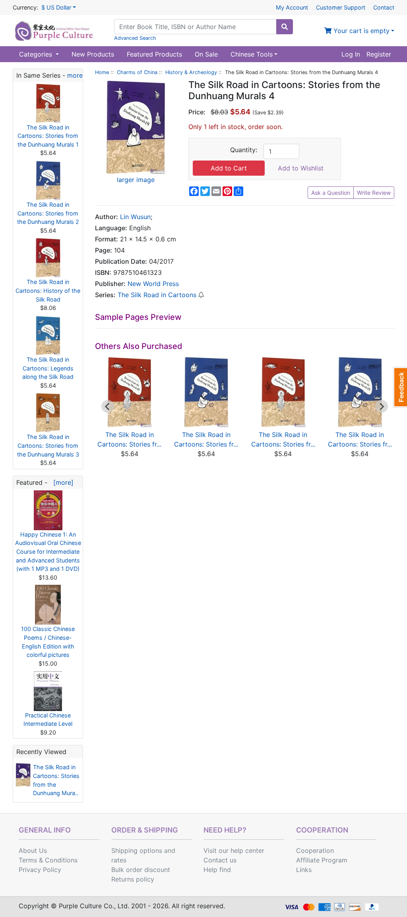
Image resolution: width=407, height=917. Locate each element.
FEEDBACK (400, 387)
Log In (350, 54)
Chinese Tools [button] (252, 54)
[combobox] (195, 26)
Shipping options (136, 850)
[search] (284, 26)
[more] (61, 482)
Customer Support (340, 7)
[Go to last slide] (107, 406)
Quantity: (243, 150)
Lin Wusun (135, 217)
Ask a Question (330, 192)
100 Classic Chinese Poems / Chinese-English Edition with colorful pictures (48, 641)
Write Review (374, 192)
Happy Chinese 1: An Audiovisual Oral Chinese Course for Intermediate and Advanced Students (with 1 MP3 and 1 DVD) (48, 551)
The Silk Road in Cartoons (157, 295)
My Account (292, 7)
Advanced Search (135, 38)
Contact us (220, 860)
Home (102, 72)
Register (378, 54)
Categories (36, 54)
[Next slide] (381, 406)
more (75, 75)
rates (118, 860)
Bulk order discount (140, 870)
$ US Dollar (56, 7)
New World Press (153, 284)
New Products (93, 54)
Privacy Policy (40, 870)
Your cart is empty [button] (360, 31)
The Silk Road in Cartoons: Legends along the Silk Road (48, 368)
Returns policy (132, 879)
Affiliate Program (321, 860)
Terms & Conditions (48, 860)
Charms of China (137, 72)
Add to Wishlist (301, 168)
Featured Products (154, 54)
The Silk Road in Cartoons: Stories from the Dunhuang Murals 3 (48, 445)
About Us (33, 850)
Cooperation (315, 850)
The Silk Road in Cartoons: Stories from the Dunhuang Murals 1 (48, 136)
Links (304, 870)
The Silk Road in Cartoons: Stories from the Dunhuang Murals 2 (48, 213)
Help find (217, 870)
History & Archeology (191, 72)
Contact (383, 7)
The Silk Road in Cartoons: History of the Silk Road (48, 290)
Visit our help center (234, 850)
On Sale (206, 54)
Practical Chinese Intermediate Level (47, 719)
